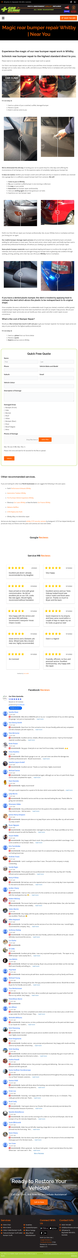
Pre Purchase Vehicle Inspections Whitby (20, 498)
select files (45, 439)
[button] (3, 18)
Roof (7, 416)
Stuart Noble (13, 836)
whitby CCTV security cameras (36, 521)
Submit (9, 458)
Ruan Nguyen (14, 825)
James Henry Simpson (17, 815)
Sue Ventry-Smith (15, 723)
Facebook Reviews (46, 1242)
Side (7, 410)
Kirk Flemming (14, 1028)
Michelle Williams (15, 1018)
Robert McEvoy (14, 899)
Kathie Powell (14, 1060)
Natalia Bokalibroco (16, 1112)
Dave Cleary (13, 1133)
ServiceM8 (26, 673)
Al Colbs (12, 949)
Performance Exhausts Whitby (21, 488)
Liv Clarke (12, 940)
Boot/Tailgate (10, 427)
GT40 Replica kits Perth (14, 512)
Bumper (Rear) (11, 421)
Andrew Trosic (14, 857)
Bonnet (8, 413)
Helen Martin (14, 909)
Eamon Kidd (13, 1080)
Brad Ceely (13, 1101)
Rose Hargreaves (15, 1039)
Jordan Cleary (14, 888)
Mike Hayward (14, 920)
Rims (7, 429)
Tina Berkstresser (15, 988)
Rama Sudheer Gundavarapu (20, 1070)
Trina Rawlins (14, 752)
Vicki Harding (14, 1049)
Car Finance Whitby (44, 502)
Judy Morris (13, 794)
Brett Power (13, 744)
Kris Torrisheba (14, 846)
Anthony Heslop (15, 930)
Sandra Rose (13, 712)
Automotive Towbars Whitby (16, 493)
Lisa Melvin (13, 959)
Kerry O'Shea (14, 878)
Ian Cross (12, 1143)
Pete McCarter (14, 733)
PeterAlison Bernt (15, 999)
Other (8, 418)
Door (7, 424)
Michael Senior (14, 770)
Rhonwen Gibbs (15, 804)
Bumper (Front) (11, 407)
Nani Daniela (14, 781)
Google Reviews (45, 1240)
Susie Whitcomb (15, 1122)
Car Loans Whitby (19, 502)
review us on (14, 708)
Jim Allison (13, 1007)
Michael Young (14, 978)
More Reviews (39, 1153)
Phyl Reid (12, 970)
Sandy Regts (13, 867)
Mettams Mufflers (13, 507)
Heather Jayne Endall (17, 762)
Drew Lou (12, 1091)
